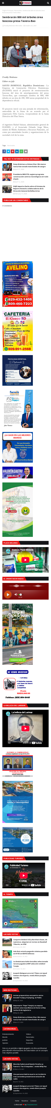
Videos (28, 1034)
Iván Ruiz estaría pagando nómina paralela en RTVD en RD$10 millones (30, 952)
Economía (29, 1043)
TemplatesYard (32, 1105)
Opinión (5, 1043)
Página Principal (7, 11)
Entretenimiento (8, 1034)
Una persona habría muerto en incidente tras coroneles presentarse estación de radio (29, 1076)
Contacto (33, 1101)
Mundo (4, 1037)
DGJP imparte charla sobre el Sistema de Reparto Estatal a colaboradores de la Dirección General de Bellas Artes (29, 188)
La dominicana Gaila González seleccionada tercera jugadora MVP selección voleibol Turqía (30, 963)
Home (17, 1101)
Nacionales (18, 11)
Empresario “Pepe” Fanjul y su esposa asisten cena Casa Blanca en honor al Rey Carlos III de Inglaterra (29, 1007)
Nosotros (25, 1101)
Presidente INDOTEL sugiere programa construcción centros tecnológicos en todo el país (30, 176)
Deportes (29, 1040)
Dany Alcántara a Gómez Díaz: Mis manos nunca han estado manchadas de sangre (29, 165)
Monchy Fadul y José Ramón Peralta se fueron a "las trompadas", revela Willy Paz (30, 1065)
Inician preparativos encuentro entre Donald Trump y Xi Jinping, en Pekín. (28, 996)
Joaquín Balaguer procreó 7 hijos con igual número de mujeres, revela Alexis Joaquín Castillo (30, 975)
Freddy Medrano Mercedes (13, 26)
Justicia (4, 1040)
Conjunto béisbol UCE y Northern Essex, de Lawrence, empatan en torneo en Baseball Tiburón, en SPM (30, 941)
